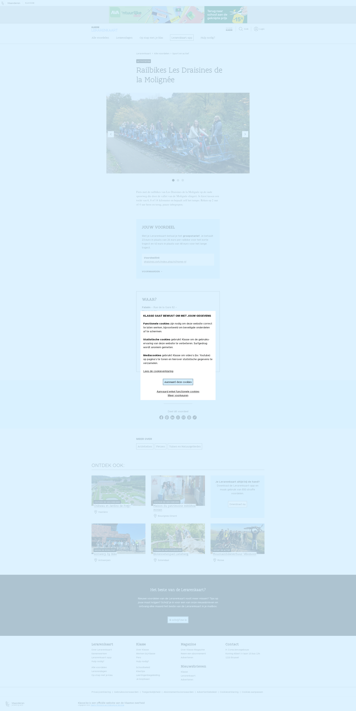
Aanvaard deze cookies (178, 382)
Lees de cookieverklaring (158, 371)
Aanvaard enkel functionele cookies (178, 391)
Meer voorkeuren (178, 395)
